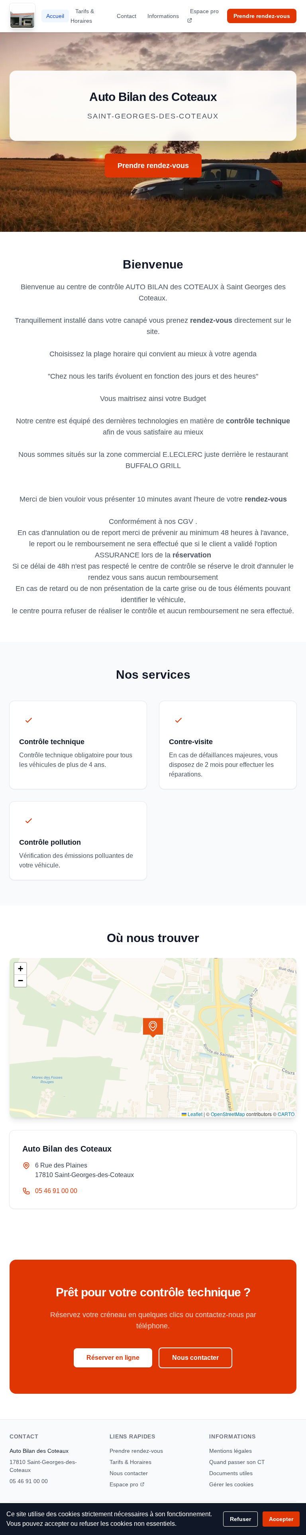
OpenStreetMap (228, 1113)
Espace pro (204, 11)
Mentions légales (230, 1451)
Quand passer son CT (237, 1462)
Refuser (240, 1519)
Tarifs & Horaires (82, 16)
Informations (163, 16)
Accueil (55, 16)
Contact (126, 16)
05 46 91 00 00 (56, 1190)
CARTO (286, 1113)
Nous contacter (195, 1357)
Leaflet (194, 1113)
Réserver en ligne (112, 1357)
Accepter (281, 1519)
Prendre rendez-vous (261, 16)
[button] (153, 1028)
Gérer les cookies (231, 1484)
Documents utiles (231, 1473)
